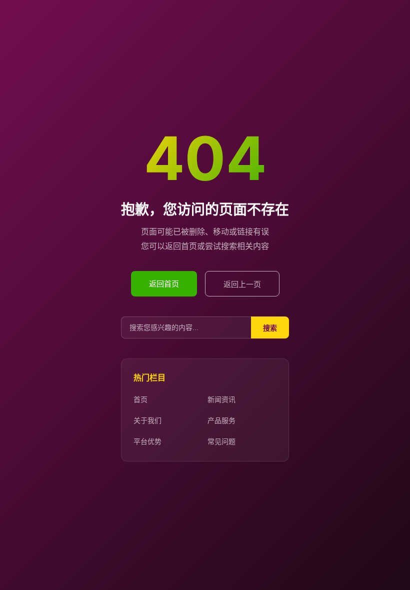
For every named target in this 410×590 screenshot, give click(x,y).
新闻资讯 (222, 399)
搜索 (270, 328)
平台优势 (148, 441)
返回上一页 (242, 284)
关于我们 (148, 420)
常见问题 (222, 441)
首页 (141, 399)
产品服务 (222, 420)
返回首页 (164, 283)
